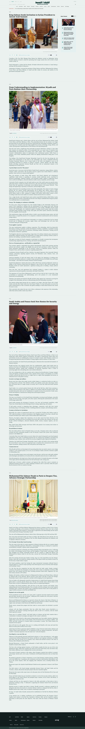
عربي (10, 1)
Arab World (21, 6)
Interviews (32, 6)
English (13, 1)
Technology (67, 6)
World (25, 6)
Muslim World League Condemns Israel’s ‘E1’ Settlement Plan (68, 48)
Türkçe (16, 1)
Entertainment (53, 6)
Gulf (17, 6)
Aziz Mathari (14, 133)
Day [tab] (72, 16)
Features (62, 6)
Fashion (58, 6)
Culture (45, 6)
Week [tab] (74, 16)
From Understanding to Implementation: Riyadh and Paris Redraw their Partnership (29, 8)
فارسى (20, 1)
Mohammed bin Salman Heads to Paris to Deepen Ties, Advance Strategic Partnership (33, 477)
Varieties (37, 6)
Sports (49, 6)
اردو (18, 1)
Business (41, 6)
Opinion (28, 6)
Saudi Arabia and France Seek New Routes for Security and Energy (68, 28)
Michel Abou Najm (15, 520)
